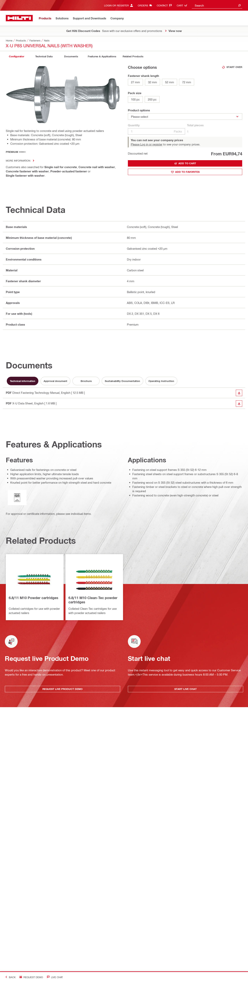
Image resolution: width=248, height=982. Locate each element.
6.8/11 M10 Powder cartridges (33, 598)
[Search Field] (239, 5)
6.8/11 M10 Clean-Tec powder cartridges (92, 600)
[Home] (19, 18)
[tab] (16, 56)
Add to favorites (187, 171)
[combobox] (217, 5)
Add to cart (187, 163)
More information (18, 160)
